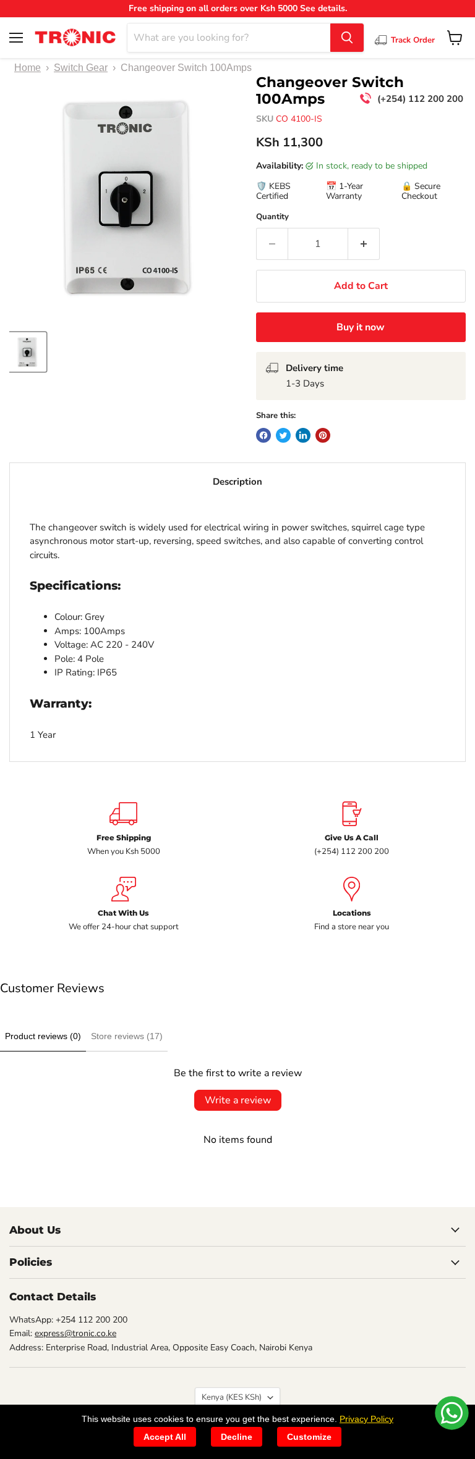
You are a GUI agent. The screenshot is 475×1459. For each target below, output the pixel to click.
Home (27, 67)
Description (237, 481)
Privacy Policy (366, 1419)
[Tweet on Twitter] (283, 435)
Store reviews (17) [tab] (127, 1036)
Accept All (164, 1437)
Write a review (238, 1100)
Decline (236, 1437)
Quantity (272, 217)
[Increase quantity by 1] (364, 244)
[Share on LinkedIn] (303, 435)
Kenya (232, 1397)
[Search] (347, 37)
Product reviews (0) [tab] (43, 1036)
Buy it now (360, 327)
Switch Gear (81, 67)
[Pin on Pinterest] (322, 435)
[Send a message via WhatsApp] (452, 1413)
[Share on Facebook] (263, 435)
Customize (309, 1437)
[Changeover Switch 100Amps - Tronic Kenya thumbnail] (27, 352)
